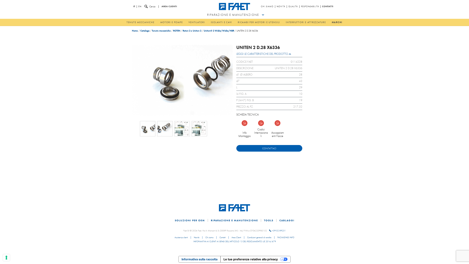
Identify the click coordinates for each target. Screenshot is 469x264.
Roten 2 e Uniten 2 (192, 30)
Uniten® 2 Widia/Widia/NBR (219, 30)
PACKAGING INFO (285, 237)
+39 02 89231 (279, 230)
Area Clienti (236, 237)
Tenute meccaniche (140, 22)
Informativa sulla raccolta (199, 259)
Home (135, 30)
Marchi (337, 22)
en (139, 6)
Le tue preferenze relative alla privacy (251, 259)
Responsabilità (310, 6)
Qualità (293, 6)
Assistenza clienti (181, 237)
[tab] (269, 54)
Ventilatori (197, 22)
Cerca (152, 6)
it (134, 6)
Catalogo (144, 30)
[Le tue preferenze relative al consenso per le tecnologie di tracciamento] (6, 257)
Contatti (327, 6)
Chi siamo (267, 6)
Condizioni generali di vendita (259, 237)
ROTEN (176, 30)
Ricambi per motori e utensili (259, 22)
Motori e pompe (171, 22)
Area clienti (169, 6)
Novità (281, 6)
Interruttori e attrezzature (306, 22)
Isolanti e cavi (221, 22)
